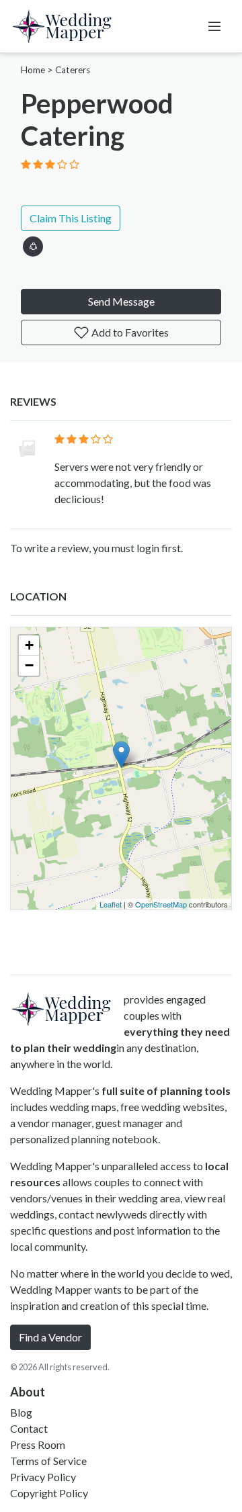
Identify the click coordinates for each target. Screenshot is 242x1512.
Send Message (121, 301)
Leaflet (110, 904)
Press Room (37, 1444)
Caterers (72, 69)
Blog (21, 1412)
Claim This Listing (71, 218)
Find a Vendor (50, 1337)
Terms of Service (48, 1460)
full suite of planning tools (166, 1090)
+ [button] (29, 645)
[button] (33, 244)
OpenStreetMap (161, 904)
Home (33, 69)
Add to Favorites (129, 332)
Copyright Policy (49, 1492)
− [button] (29, 665)
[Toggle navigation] (214, 26)
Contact (29, 1428)
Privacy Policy (43, 1476)
